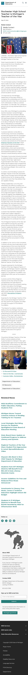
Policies (5, 651)
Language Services (8, 663)
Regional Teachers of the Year (10, 142)
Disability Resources (9, 659)
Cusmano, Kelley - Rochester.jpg (13, 376)
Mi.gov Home (7, 646)
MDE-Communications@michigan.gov (15, 31)
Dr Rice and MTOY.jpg (9, 371)
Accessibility (6, 655)
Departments (7, 671)
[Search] (23, 3)
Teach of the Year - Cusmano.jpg (13, 373)
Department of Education (11, 381)
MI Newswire (6, 385)
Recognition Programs (14, 293)
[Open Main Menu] (26, 3)
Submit (14, 601)
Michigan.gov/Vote (10, 612)
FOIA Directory (7, 667)
